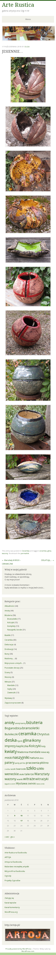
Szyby (9, 689)
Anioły (7, 610)
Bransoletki (12, 619)
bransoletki (30, 728)
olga (26, 46)
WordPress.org (11, 912)
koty (44, 746)
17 (21, 821)
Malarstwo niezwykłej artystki (17, 866)
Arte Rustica (18, 5)
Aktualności (9, 606)
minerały (45, 752)
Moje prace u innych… (14, 663)
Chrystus (43, 734)
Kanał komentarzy (12, 907)
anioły (10, 722)
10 (21, 815)
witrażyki (42, 779)
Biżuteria (8, 615)
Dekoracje (9, 644)
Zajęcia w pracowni (13, 702)
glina (49, 551)
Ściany (7, 672)
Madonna (22, 752)
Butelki (7, 635)
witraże (29, 778)
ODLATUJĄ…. (47, 560)
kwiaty (11, 751)
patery (9, 762)
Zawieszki (11, 692)
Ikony (7, 654)
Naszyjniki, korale (14, 629)
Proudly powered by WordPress (18, 949)
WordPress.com (28, 951)
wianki (20, 779)
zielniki (32, 783)
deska (11, 740)
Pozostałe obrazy (12, 668)
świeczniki (40, 784)
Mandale (11, 685)
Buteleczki (11, 734)
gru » (12, 837)
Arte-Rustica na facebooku (16, 852)
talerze (29, 774)
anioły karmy (20, 723)
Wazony (8, 677)
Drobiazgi (9, 649)
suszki (13, 769)
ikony (36, 740)
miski (8, 757)
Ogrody (8, 876)
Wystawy (8, 698)
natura (34, 758)
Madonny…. (9, 658)
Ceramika (25, 551)
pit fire (22, 763)
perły (17, 763)
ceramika (43, 551)
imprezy (10, 746)
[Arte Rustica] (28, 40)
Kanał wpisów (10, 902)
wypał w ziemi (10, 784)
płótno (44, 762)
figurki (19, 741)
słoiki (21, 774)
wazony (5, 553)
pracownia (32, 762)
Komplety (11, 626)
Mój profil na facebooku (15, 871)
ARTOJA (8, 857)
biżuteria (34, 722)
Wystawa (21, 783)
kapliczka (22, 746)
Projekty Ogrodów (12, 880)
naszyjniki (21, 757)
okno (41, 758)
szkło (31, 768)
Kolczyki (10, 622)
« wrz (7, 837)
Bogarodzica (13, 728)
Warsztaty (42, 774)
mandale (34, 752)
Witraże (8, 681)
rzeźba (7, 769)
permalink (25, 553)
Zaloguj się (9, 898)
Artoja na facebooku (13, 862)
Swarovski (21, 768)
